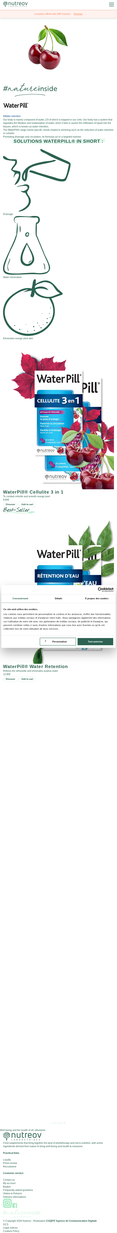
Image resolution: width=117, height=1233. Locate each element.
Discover (10, 504)
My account (9, 1183)
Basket (7, 1186)
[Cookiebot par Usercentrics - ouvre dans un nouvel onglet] (100, 589)
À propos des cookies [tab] (96, 598)
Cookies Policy (11, 1231)
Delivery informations (14, 1197)
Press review (10, 1163)
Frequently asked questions (18, 1190)
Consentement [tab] (20, 598)
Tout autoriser (95, 641)
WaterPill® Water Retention (35, 666)
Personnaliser (59, 641)
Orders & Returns (12, 1193)
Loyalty (7, 1159)
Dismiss (78, 14)
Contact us (9, 1180)
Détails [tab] (58, 598)
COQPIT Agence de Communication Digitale (71, 1221)
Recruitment (9, 1166)
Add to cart (27, 504)
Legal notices (10, 1227)
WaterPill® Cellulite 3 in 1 (33, 491)
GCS (5, 1224)
